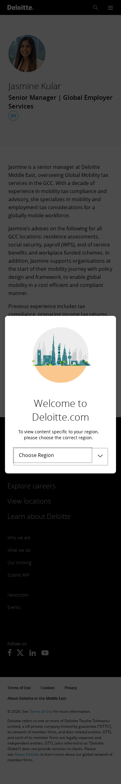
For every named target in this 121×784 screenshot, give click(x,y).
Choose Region (36, 455)
